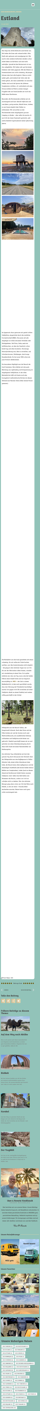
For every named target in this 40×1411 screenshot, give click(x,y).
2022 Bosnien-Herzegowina (24, 1363)
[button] (33, 4)
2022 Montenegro (9, 1377)
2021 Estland (7, 1349)
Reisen (18, 12)
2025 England (7, 1404)
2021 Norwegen (8, 1356)
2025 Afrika (22, 1401)
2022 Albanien (21, 1360)
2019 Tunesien (8, 1346)
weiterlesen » (6, 1049)
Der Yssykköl (7, 1150)
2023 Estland (7, 1390)
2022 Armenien (8, 1363)
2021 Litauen (19, 1353)
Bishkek (5, 1073)
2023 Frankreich (20, 1390)
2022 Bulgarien (8, 1366)
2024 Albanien (8, 1397)
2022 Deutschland (22, 1366)
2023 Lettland (8, 1394)
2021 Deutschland (22, 1346)
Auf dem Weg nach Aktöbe (14, 1034)
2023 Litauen (20, 1394)
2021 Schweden (8, 1360)
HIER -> (15, 681)
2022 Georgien (8, 1370)
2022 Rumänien (23, 1377)
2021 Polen (20, 1356)
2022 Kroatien (19, 1373)
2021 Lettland (7, 1353)
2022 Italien (7, 1373)
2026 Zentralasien (9, 1407)
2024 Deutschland (9, 1401)
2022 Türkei (7, 1387)
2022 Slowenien (8, 1384)
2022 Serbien (19, 1380)
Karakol (5, 1111)
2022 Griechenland (22, 1370)
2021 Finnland (20, 1349)
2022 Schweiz (7, 1380)
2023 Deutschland (21, 1387)
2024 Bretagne (21, 1397)
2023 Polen (32, 1394)
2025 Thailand (20, 1404)
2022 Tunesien (22, 1384)
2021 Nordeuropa (8, 12)
